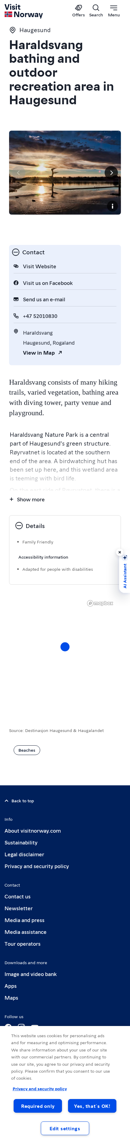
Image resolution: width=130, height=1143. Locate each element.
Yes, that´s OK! (92, 1106)
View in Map (39, 352)
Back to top (22, 800)
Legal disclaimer (24, 854)
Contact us (18, 896)
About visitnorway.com (33, 830)
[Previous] (18, 172)
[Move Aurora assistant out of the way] (119, 552)
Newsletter (19, 907)
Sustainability (21, 842)
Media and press (24, 919)
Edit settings (65, 1128)
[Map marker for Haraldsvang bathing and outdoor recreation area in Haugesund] (65, 646)
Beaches (26, 750)
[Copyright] (112, 206)
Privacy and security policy (37, 865)
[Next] (111, 172)
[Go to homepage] (24, 11)
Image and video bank (31, 973)
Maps (11, 997)
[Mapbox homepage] (100, 603)
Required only (37, 1106)
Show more (31, 499)
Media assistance (26, 931)
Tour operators (23, 943)
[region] (65, 1084)
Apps (11, 985)
